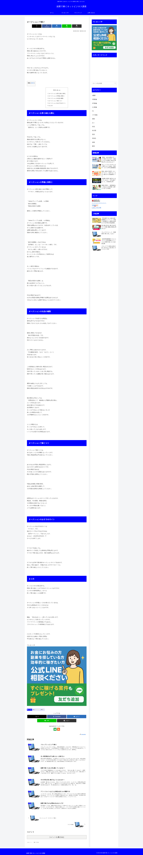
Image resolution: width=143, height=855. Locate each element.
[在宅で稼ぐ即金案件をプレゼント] (57, 676)
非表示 (32, 83)
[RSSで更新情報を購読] (58, 729)
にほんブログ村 (96, 207)
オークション (37, 709)
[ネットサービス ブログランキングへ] (96, 200)
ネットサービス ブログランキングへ (99, 203)
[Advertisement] (104, 69)
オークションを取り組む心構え (57, 93)
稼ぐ (43, 709)
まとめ (51, 105)
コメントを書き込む (56, 837)
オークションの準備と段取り (56, 96)
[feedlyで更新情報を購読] (55, 729)
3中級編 (30, 709)
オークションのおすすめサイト (57, 103)
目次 (54, 90)
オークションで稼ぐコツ (55, 100)
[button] (77, 26)
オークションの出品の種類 (56, 98)
